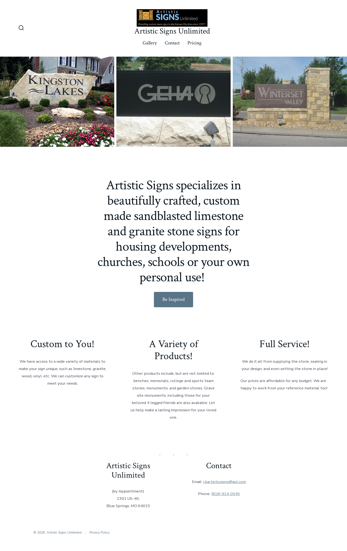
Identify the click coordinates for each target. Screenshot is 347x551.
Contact (172, 43)
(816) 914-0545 (225, 493)
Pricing (194, 43)
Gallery (150, 43)
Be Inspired (173, 299)
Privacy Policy (99, 532)
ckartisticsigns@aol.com (224, 481)
